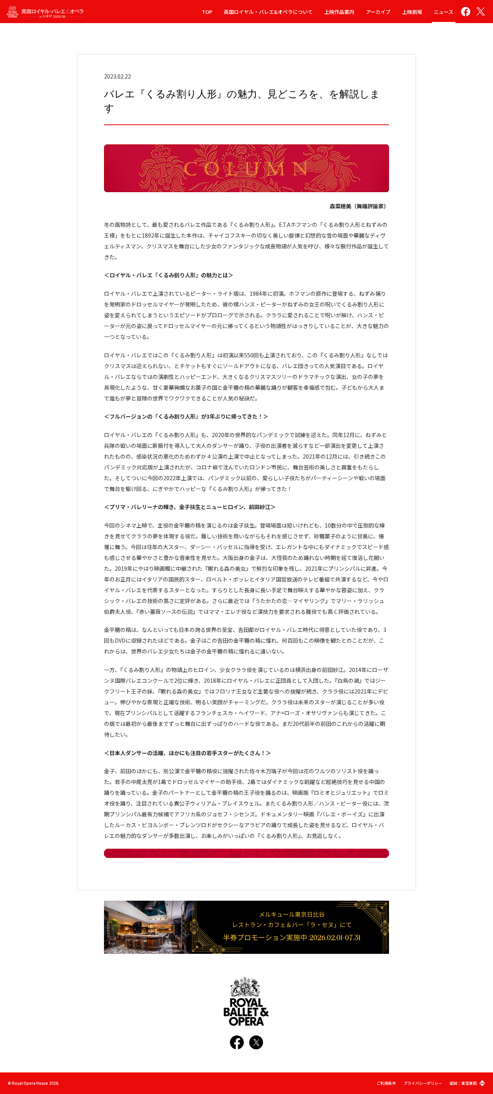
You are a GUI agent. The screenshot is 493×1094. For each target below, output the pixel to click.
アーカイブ (378, 11)
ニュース (443, 11)
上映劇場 (412, 11)
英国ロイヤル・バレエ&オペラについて (268, 11)
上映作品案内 (339, 11)
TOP (207, 11)
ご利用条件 (386, 1083)
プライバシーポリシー (423, 1083)
